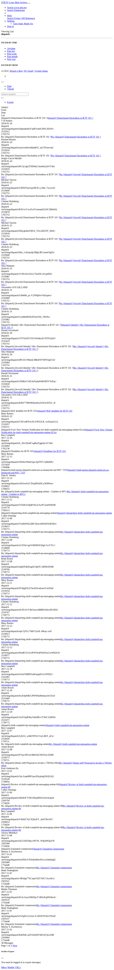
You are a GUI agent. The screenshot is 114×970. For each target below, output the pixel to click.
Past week (12, 54)
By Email (28, 71)
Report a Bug (16, 71)
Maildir (10, 967)
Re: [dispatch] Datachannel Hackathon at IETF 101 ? (76, 137)
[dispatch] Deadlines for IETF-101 (50, 451)
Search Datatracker (16, 10)
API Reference (28, 18)
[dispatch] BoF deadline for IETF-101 (54, 411)
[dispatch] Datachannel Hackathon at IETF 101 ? (70, 118)
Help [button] (9, 15)
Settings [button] (11, 21)
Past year (11, 59)
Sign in (10, 26)
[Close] (2, 958)
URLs (18, 967)
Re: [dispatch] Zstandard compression (54, 867)
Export (10, 102)
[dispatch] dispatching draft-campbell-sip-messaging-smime (84, 513)
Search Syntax (14, 18)
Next (14, 945)
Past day (11, 51)
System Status (41, 71)
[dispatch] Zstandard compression (48, 849)
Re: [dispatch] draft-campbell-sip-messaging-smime (73, 744)
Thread (10, 89)
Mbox (4, 967)
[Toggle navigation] (29, 3)
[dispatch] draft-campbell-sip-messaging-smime (67, 725)
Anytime (11, 48)
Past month (12, 56)
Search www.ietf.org (17, 7)
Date (9, 86)
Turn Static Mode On (23, 23)
